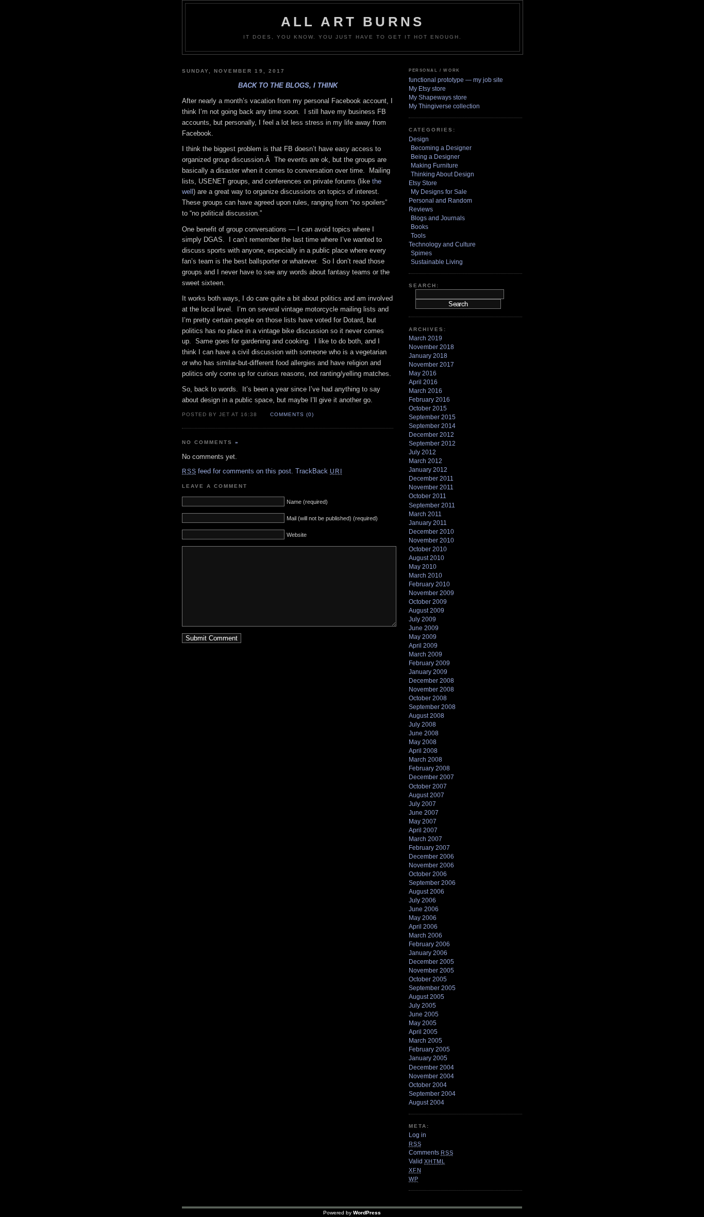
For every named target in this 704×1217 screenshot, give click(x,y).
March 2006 (425, 935)
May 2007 (423, 821)
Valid (427, 1161)
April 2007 (423, 830)
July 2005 (422, 1005)
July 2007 (422, 804)
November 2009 (431, 593)
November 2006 (431, 865)
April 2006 (423, 926)
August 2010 (426, 558)
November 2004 (431, 1076)
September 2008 (432, 707)
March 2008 (425, 759)
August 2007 (426, 795)
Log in (417, 1135)
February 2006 (429, 944)
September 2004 (432, 1093)
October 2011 (427, 496)
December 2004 (431, 1067)
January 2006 (428, 953)
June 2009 (424, 628)
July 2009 (422, 619)
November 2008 (431, 689)
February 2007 (429, 847)
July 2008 (422, 724)
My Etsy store (427, 88)
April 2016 (423, 382)
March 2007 (425, 839)
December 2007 (431, 777)
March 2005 (425, 1040)
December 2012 (431, 434)
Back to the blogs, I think (288, 85)
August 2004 (426, 1102)
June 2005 (424, 1014)
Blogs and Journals (438, 218)
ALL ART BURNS (353, 21)
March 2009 (425, 654)
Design (419, 139)
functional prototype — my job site (456, 80)
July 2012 (422, 452)
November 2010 (431, 540)
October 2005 (428, 979)
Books (419, 227)
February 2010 (429, 584)
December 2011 (431, 478)
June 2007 (424, 812)
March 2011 (425, 514)
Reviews (421, 209)
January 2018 (428, 355)
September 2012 (432, 443)
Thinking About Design (442, 174)
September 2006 (432, 882)
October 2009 (428, 601)
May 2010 (423, 566)
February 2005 (429, 1049)
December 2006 (431, 856)
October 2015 (428, 408)
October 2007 (428, 786)
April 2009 (423, 645)
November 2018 (431, 347)
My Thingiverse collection (444, 106)
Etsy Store (423, 183)
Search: (424, 285)
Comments (431, 1152)
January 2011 (428, 523)
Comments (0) (292, 414)
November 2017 (431, 364)
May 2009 (423, 636)
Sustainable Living (437, 262)
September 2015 (432, 417)
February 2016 (429, 399)
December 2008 (431, 680)
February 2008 (429, 768)
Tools (418, 235)
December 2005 (431, 961)
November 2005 (431, 970)
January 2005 (428, 1058)
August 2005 (426, 996)
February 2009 (429, 663)
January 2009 (428, 672)
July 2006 (422, 900)
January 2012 (428, 469)
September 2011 (432, 505)
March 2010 (425, 575)
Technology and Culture (442, 244)
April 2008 (423, 750)
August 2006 (426, 891)
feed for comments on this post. (237, 471)
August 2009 (426, 610)
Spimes (421, 253)
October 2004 (428, 1085)
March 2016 (425, 390)
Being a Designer (435, 156)
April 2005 (423, 1031)
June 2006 (424, 909)
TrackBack (318, 471)
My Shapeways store (438, 97)
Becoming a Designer (441, 148)
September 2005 (432, 988)
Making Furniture (434, 165)
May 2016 (423, 373)
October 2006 (428, 874)
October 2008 (428, 698)
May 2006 (423, 918)
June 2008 (424, 733)
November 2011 (431, 487)
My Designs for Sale (439, 191)
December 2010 (431, 531)
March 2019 (425, 338)
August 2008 (426, 715)
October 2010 (428, 549)
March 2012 (425, 461)
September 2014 (432, 426)
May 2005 (423, 1023)
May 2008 (423, 742)
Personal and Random (440, 200)
